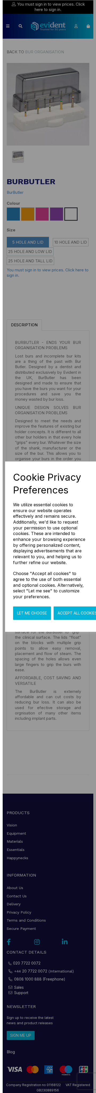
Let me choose (32, 613)
